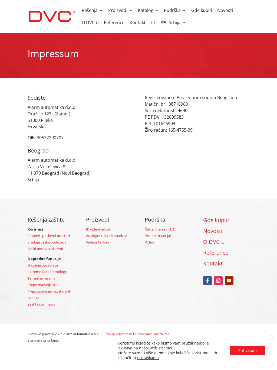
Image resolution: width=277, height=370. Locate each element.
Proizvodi (117, 10)
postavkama (148, 357)
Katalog (145, 10)
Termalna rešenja (41, 278)
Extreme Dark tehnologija (48, 271)
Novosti (225, 10)
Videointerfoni (97, 242)
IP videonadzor (98, 229)
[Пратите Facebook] (207, 280)
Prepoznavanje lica (43, 284)
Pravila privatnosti (118, 334)
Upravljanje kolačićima (152, 334)
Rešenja (90, 10)
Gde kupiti (201, 10)
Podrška (172, 10)
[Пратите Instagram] (218, 280)
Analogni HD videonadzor (106, 235)
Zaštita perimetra (41, 304)
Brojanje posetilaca (43, 265)
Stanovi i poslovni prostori (49, 235)
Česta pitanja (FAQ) (160, 229)
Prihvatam (247, 350)
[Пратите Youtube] (229, 280)
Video (149, 242)
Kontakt (138, 23)
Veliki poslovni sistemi (45, 248)
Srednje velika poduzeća (47, 242)
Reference (114, 23)
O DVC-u (90, 23)
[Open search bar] (153, 22)
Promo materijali (158, 235)
